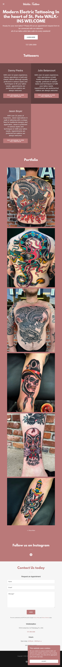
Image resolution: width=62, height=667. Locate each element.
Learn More (31, 37)
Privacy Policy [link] (36, 617)
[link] (31, 4)
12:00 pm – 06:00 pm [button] (34, 641)
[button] (6, 4)
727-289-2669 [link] (31, 45)
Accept (44, 661)
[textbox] (31, 582)
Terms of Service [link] (45, 617)
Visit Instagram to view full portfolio (15, 95)
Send (31, 612)
